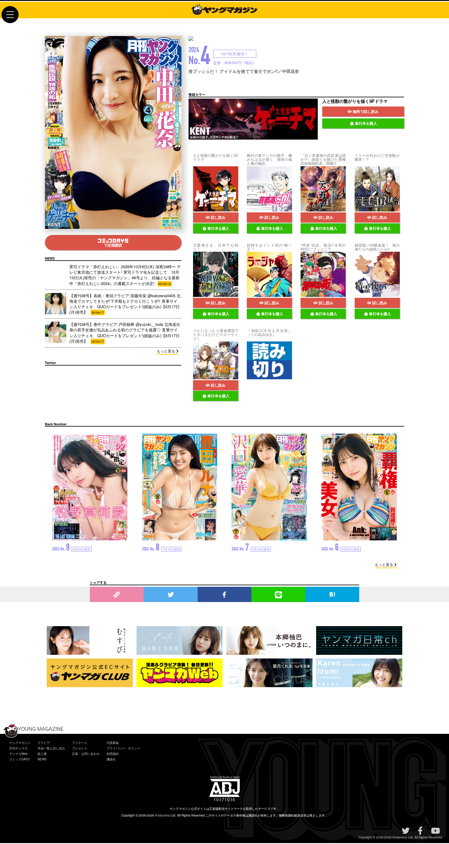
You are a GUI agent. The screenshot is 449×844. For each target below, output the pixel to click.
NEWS (42, 759)
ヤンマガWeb (18, 754)
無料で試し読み (365, 111)
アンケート (79, 743)
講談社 (111, 759)
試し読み (218, 217)
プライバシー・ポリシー (123, 748)
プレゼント (79, 748)
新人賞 (42, 754)
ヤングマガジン (20, 743)
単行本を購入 (366, 123)
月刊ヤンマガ (18, 748)
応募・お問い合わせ (86, 754)
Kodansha (162, 815)
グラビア (44, 743)
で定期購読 (113, 245)
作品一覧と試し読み (51, 748)
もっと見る (166, 350)
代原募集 (113, 743)
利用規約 (113, 754)
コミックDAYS (19, 759)
